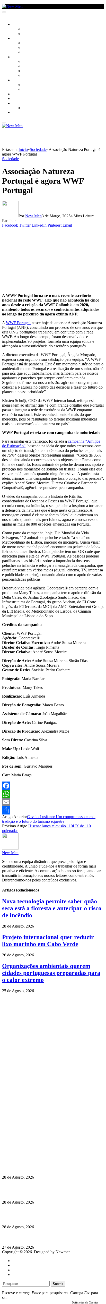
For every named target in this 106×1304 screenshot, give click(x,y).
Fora (27, 89)
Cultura (19, 38)
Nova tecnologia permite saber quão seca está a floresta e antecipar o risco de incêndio (51, 908)
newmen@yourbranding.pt (42, 1129)
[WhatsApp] (53, 794)
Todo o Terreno (36, 108)
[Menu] (4, 12)
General (18, 1265)
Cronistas (31, 29)
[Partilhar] (53, 810)
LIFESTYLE (20, 57)
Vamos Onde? (23, 80)
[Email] (53, 802)
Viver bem (31, 71)
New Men (33, 216)
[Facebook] (53, 786)
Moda (27, 66)
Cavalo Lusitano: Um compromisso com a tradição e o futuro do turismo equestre (48, 818)
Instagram (28, 1138)
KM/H (16, 99)
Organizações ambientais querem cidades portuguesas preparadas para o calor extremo (51, 973)
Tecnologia (33, 76)
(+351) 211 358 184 (37, 1134)
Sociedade (21, 25)
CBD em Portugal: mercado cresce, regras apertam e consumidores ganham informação (48, 1189)
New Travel (22, 113)
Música (29, 52)
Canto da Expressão (40, 34)
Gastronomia (24, 94)
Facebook (28, 1143)
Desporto (20, 103)
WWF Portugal (18, 323)
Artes (27, 43)
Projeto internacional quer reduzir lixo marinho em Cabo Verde (48, 940)
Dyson (28, 62)
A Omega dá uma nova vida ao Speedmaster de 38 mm (49, 1237)
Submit (58, 1284)
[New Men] (12, 6)
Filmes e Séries (35, 48)
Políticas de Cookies (33, 1152)
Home (17, 1260)
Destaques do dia (26, 1274)
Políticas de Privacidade (36, 1148)
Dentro (29, 85)
